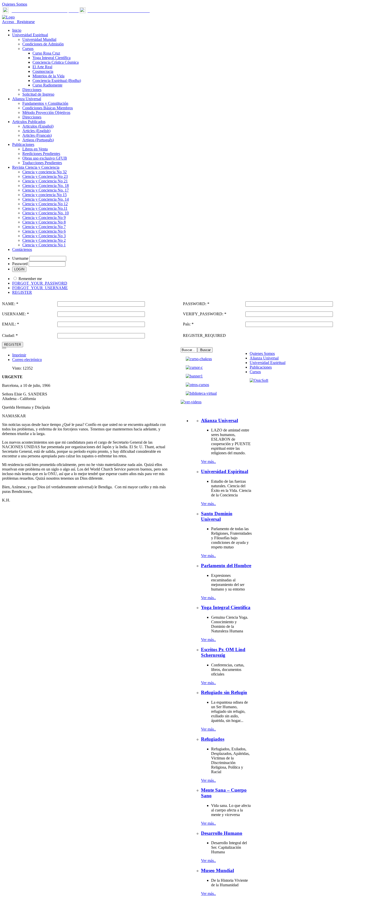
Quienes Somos (14, 4)
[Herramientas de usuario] (4, 348)
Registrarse (25, 22)
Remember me (30, 278)
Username (20, 258)
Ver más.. (208, 461)
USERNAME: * (15, 314)
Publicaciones (261, 367)
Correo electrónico (27, 359)
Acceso (8, 22)
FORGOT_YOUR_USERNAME (40, 288)
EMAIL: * (10, 324)
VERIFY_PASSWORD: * (204, 314)
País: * (188, 324)
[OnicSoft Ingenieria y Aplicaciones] (259, 380)
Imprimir (19, 355)
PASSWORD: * (196, 304)
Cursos (255, 372)
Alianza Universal (264, 358)
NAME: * (10, 304)
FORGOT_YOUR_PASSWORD (39, 283)
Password (20, 264)
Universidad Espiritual (267, 362)
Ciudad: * (10, 335)
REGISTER (22, 292)
